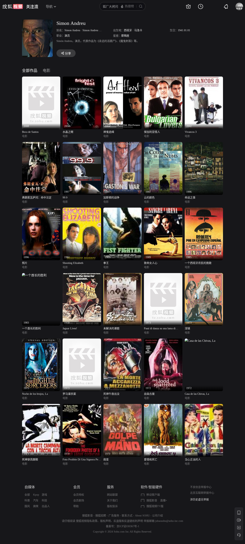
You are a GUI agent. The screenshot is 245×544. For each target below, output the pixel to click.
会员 (76, 487)
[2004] (82, 78)
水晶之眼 (68, 131)
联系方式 (127, 515)
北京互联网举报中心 (202, 492)
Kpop (36, 494)
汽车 (35, 500)
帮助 (76, 506)
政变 (106, 459)
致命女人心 (150, 263)
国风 (27, 506)
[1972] (122, 340)
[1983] (34, 275)
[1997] (41, 144)
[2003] (163, 78)
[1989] (122, 209)
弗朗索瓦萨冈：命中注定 (36, 197)
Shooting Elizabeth (73, 263)
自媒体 (29, 487)
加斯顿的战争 (111, 197)
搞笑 (35, 506)
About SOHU (142, 515)
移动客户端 (153, 494)
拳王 (106, 263)
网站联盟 (112, 494)
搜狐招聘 (100, 515)
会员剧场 (78, 500)
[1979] (82, 275)
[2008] (41, 78)
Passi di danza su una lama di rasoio (160, 329)
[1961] (204, 406)
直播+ (163, 500)
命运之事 (190, 197)
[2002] (204, 78)
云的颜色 (149, 197)
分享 (68, 53)
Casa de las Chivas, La (197, 393)
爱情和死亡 (150, 459)
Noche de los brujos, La (35, 393)
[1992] (82, 209)
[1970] (82, 406)
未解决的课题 (111, 328)
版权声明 (105, 521)
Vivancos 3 (191, 131)
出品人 (46, 506)
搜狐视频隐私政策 (86, 521)
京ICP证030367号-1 (128, 526)
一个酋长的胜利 (31, 328)
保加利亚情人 (152, 131)
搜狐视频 (12, 6)
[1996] (204, 144)
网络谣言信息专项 (201, 499)
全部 (27, 494)
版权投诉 (112, 506)
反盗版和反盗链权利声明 (128, 521)
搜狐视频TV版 (154, 506)
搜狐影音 (151, 500)
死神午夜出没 (111, 393)
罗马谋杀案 (69, 393)
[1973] (163, 275)
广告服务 (114, 515)
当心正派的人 (193, 459)
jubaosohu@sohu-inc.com (169, 521)
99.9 (65, 197)
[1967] (163, 406)
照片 (24, 263)
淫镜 (187, 328)
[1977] (122, 275)
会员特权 (78, 494)
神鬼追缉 (108, 131)
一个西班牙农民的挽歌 (198, 263)
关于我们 (112, 500)
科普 (27, 500)
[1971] (41, 406)
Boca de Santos (30, 131)
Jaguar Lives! (70, 328)
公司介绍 (157, 515)
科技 (44, 500)
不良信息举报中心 (201, 487)
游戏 (44, 494)
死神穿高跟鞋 (30, 459)
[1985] (204, 209)
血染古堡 (149, 393)
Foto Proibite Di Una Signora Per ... (81, 460)
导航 (49, 6)
